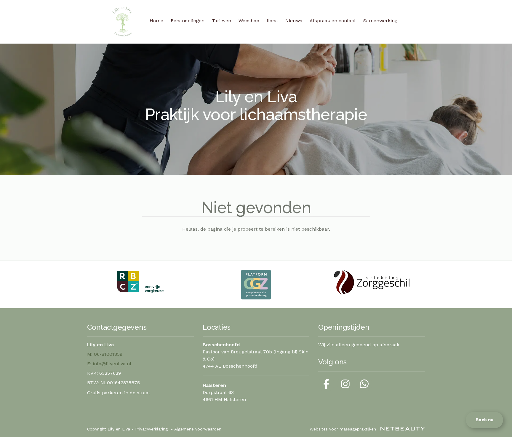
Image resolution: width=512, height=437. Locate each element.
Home (156, 20)
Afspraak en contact (333, 20)
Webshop (249, 20)
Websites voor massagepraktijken (343, 429)
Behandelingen (187, 20)
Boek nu (484, 419)
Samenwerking (380, 20)
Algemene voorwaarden (197, 429)
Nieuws (293, 20)
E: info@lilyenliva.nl (109, 363)
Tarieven (221, 20)
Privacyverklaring (151, 429)
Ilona (272, 20)
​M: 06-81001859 (104, 354)
